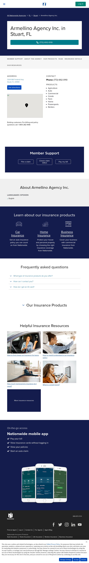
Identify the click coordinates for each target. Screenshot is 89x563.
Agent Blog (48, 530)
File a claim (27, 162)
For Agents (38, 530)
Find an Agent (12, 530)
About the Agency (33, 59)
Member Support (15, 59)
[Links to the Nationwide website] (10, 519)
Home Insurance (44, 233)
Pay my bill (65, 162)
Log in (80, 4)
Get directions (14, 87)
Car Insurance (17, 233)
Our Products (50, 59)
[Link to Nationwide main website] (44, 6)
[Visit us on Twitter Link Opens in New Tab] (60, 526)
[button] (26, 105)
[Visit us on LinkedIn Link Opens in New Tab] (73, 526)
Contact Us (29, 530)
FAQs (61, 59)
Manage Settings (65, 560)
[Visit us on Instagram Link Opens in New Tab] (66, 526)
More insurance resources (27, 401)
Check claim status (45, 162)
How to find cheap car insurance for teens (23, 355)
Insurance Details (73, 59)
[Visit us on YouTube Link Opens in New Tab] (79, 526)
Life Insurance (37, 537)
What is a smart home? (51, 385)
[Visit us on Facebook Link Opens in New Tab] (53, 526)
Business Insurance (67, 233)
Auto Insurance (12, 537)
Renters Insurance (51, 537)
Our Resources (14, 65)
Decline (83, 560)
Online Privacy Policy (53, 544)
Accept (76, 560)
